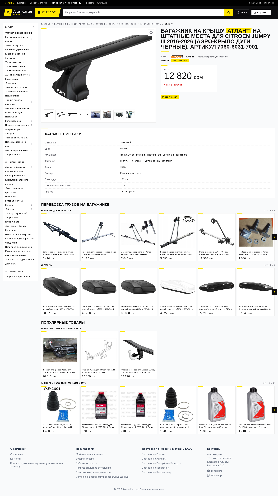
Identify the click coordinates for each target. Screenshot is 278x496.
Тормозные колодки (15, 66)
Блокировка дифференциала (20, 238)
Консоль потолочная (15, 255)
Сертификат (171, 97)
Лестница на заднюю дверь (19, 259)
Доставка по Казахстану (155, 467)
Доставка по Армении (154, 458)
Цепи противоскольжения (18, 247)
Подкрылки (11, 116)
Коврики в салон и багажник (15, 55)
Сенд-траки (11, 242)
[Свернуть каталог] (33, 27)
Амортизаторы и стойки (17, 74)
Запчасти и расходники (18, 32)
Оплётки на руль (13, 112)
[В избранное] (151, 33)
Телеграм (216, 470)
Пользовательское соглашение (93, 467)
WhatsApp (102, 3)
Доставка (22, 3)
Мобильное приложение (89, 454)
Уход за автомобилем (16, 137)
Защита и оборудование (18, 276)
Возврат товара (85, 458)
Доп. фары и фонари (15, 226)
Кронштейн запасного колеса (16, 181)
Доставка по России (153, 454)
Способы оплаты (38, 3)
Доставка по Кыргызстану (156, 472)
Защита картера (14, 45)
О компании (255, 3)
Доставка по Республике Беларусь (161, 463)
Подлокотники (12, 95)
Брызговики (11, 79)
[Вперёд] (274, 237)
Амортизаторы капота (16, 91)
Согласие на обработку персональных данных (102, 476)
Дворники (10, 83)
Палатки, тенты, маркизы (18, 234)
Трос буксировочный (16, 213)
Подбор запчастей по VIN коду (65, 3)
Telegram (89, 3)
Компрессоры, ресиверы (18, 251)
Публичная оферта (86, 463)
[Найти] (228, 12)
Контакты (268, 3)
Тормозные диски (14, 62)
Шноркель (10, 230)
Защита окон (12, 217)
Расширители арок (15, 175)
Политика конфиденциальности (93, 472)
